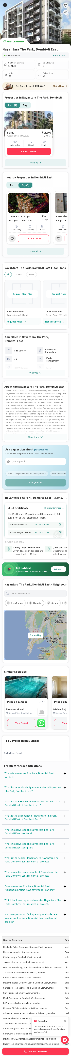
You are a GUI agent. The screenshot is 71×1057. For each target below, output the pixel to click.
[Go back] (5, 5)
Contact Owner (29, 151)
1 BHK (19, 274)
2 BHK (31, 274)
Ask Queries (35, 482)
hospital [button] (37, 602)
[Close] (65, 1021)
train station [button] (17, 602)
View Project (21, 722)
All (8, 274)
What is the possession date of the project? (27, 473)
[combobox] (38, 593)
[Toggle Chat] (65, 1040)
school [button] (55, 602)
